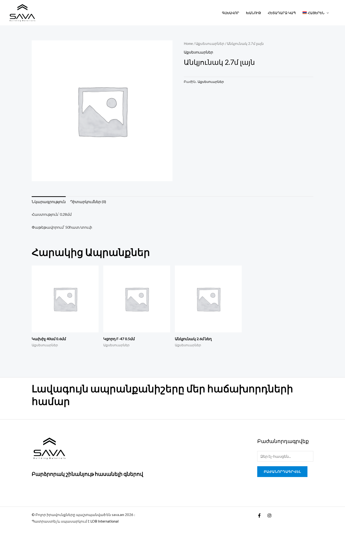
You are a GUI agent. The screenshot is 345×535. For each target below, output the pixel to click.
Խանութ (253, 13)
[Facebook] (259, 515)
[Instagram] (269, 515)
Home (188, 43)
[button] (326, 13)
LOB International (104, 521)
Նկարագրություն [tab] (49, 201)
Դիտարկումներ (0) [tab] (88, 201)
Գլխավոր (230, 13)
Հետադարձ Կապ (282, 13)
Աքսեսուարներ (210, 43)
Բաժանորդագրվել (282, 471)
